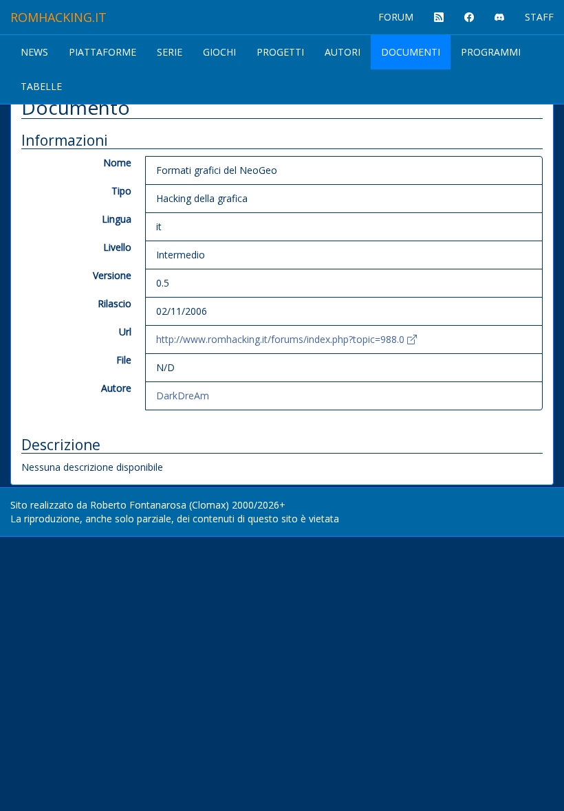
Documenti (410, 51)
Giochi (219, 51)
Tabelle (41, 86)
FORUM (395, 16)
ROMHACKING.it (58, 17)
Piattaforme (102, 51)
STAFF (539, 16)
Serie (169, 51)
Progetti (280, 51)
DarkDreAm (182, 395)
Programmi (491, 51)
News (34, 51)
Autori (342, 51)
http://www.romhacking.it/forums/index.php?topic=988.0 (281, 339)
